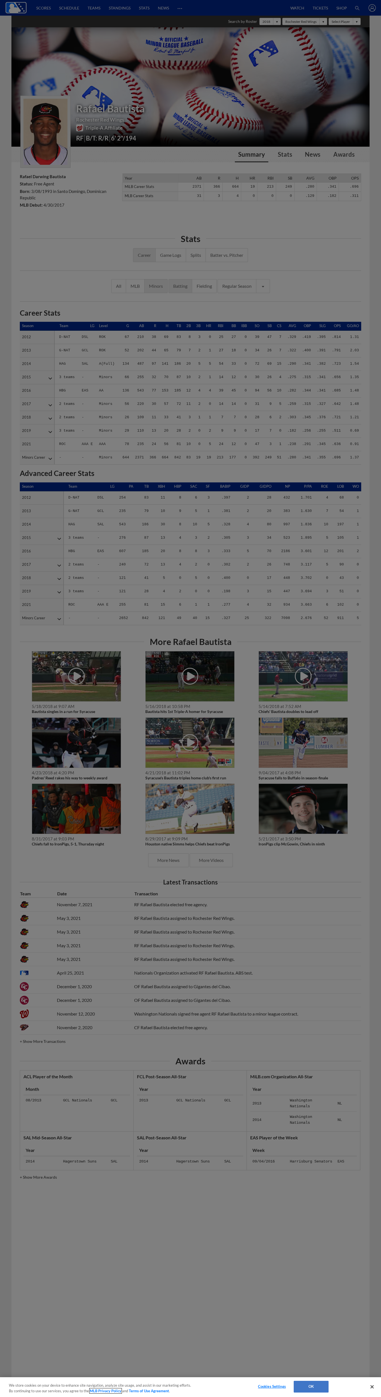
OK (311, 1386)
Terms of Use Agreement (149, 1391)
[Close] (372, 1387)
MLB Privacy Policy (105, 1391)
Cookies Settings (272, 1386)
